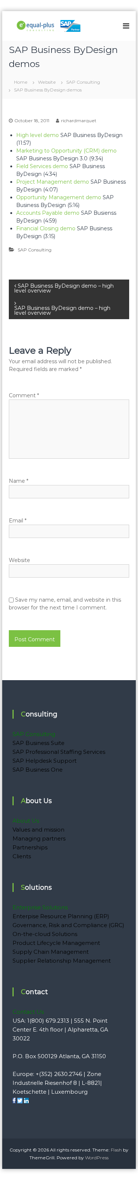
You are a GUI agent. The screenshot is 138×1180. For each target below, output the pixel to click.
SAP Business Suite (38, 742)
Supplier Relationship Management (62, 960)
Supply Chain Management (51, 951)
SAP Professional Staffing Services (59, 751)
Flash (116, 1150)
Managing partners (39, 838)
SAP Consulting (83, 82)
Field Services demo (43, 166)
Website (47, 82)
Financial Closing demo (46, 228)
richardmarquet (78, 120)
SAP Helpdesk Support (45, 760)
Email (17, 520)
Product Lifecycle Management (56, 942)
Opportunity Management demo (59, 197)
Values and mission (38, 829)
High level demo (37, 135)
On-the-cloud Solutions (45, 933)
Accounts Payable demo (47, 213)
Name (18, 481)
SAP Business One (38, 769)
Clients (22, 856)
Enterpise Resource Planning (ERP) (61, 916)
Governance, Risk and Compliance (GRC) (68, 925)
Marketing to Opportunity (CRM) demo (66, 150)
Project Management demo (53, 181)
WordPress (97, 1157)
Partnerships (30, 847)
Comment (24, 395)
